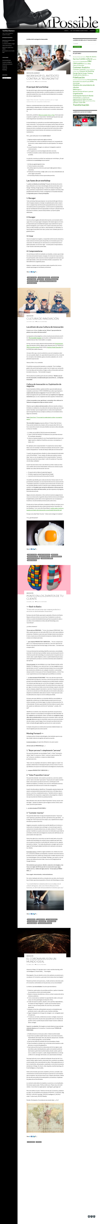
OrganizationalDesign (33, 558)
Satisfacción (86, 97)
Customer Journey (32, 921)
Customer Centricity (52, 919)
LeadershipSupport (56, 556)
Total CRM (82, 102)
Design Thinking (32, 279)
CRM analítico (78, 63)
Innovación (30, 73)
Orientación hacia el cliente (83, 96)
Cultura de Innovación (43, 318)
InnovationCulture (32, 556)
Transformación (32, 283)
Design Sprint (55, 277)
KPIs (92, 81)
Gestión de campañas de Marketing (80, 79)
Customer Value (76, 71)
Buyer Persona (31, 919)
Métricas (39, 1141)
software (76, 102)
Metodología (76, 83)
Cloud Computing (76, 61)
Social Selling (92, 100)
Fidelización (79, 77)
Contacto (92, 30)
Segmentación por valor (79, 100)
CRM (89, 61)
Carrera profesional (6, 60)
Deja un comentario (42, 81)
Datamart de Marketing (86, 71)
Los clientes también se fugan (8, 43)
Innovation (40, 279)
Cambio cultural (32, 277)
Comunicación (40, 919)
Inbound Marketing (92, 79)
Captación (94, 59)
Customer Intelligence (7, 62)
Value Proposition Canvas (45, 923)
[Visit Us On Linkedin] (94, 1220)
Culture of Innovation (44, 277)
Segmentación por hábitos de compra (82, 99)
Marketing (4, 69)
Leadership (37, 73)
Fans (88, 75)
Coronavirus (31, 1141)
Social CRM (87, 100)
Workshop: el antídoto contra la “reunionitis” (43, 77)
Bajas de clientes (91, 56)
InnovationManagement (52, 279)
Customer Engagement (90, 69)
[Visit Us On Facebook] (91, 1220)
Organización (78, 93)
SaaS (82, 97)
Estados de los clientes (80, 75)
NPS (81, 89)
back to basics (83, 56)
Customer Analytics (81, 67)
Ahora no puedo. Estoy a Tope (47, 115)
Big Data (76, 59)
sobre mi (66, 30)
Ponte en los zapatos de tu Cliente (45, 597)
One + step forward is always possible (79, 30)
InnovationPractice (33, 281)
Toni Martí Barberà (8, 31)
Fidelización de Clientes (7, 64)
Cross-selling (87, 63)
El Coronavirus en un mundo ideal (41, 960)
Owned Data (77, 97)
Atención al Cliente (76, 56)
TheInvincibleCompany (46, 558)
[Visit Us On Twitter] (89, 1220)
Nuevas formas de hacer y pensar (48, 281)
